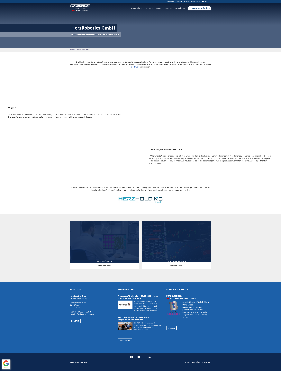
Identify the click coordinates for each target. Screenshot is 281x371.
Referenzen (168, 8)
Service (158, 8)
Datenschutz (196, 362)
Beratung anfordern (201, 8)
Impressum (206, 362)
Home (72, 50)
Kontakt (186, 1)
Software (149, 8)
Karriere (179, 1)
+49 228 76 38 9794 (84, 312)
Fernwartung (195, 1)
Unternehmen (137, 8)
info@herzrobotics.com (85, 314)
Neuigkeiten (180, 8)
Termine (171, 328)
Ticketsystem (170, 1)
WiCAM (199, 307)
